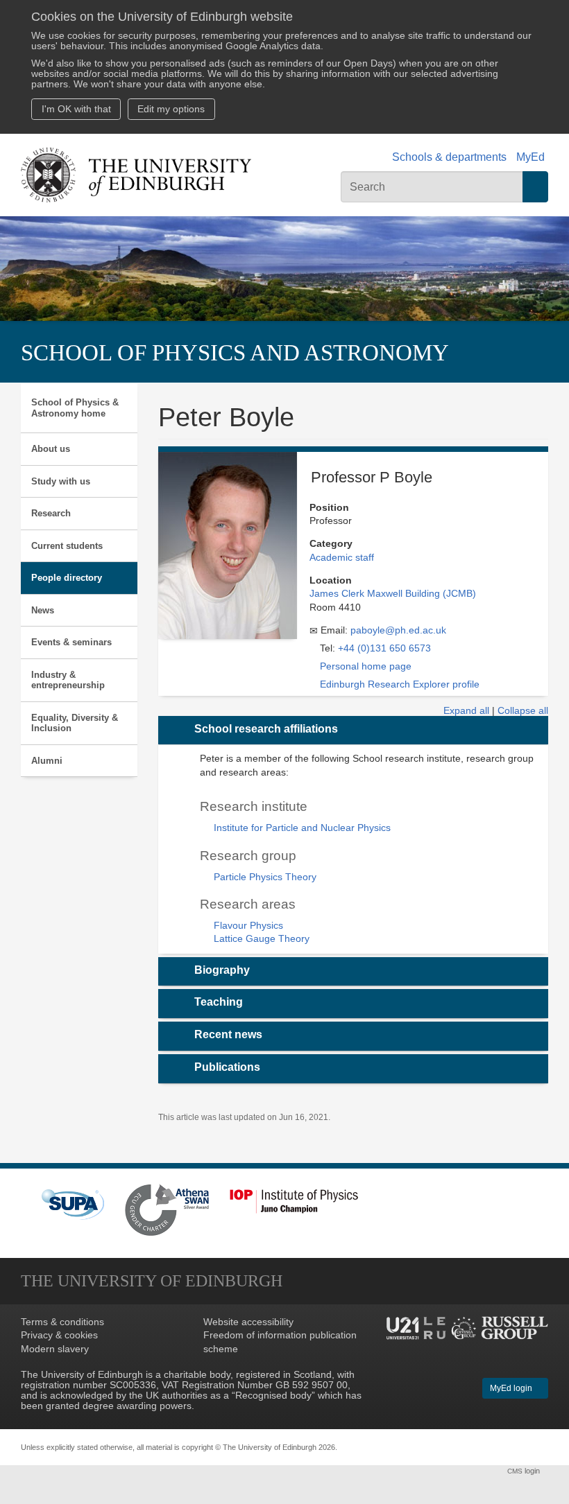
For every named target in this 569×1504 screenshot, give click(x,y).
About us (50, 449)
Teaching (218, 1002)
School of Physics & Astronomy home (75, 408)
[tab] (353, 730)
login (524, 1471)
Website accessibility (248, 1322)
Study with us (60, 481)
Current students (67, 546)
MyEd (530, 157)
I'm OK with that (76, 109)
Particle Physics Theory (265, 877)
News (42, 610)
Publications (227, 1067)
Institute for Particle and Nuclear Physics (302, 828)
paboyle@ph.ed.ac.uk (398, 630)
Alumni (46, 760)
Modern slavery (55, 1349)
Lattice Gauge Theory (261, 939)
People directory (66, 577)
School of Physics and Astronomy (235, 352)
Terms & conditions (62, 1322)
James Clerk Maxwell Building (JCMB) (392, 593)
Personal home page (365, 666)
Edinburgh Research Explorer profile (399, 684)
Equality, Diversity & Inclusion (74, 723)
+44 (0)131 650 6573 (384, 648)
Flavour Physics (248, 925)
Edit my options (171, 109)
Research (51, 513)
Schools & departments (449, 157)
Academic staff (341, 557)
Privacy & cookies (59, 1335)
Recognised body (273, 1395)
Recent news (228, 1034)
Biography (222, 970)
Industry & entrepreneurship (68, 680)
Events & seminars (71, 642)
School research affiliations (266, 729)
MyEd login (512, 1388)
